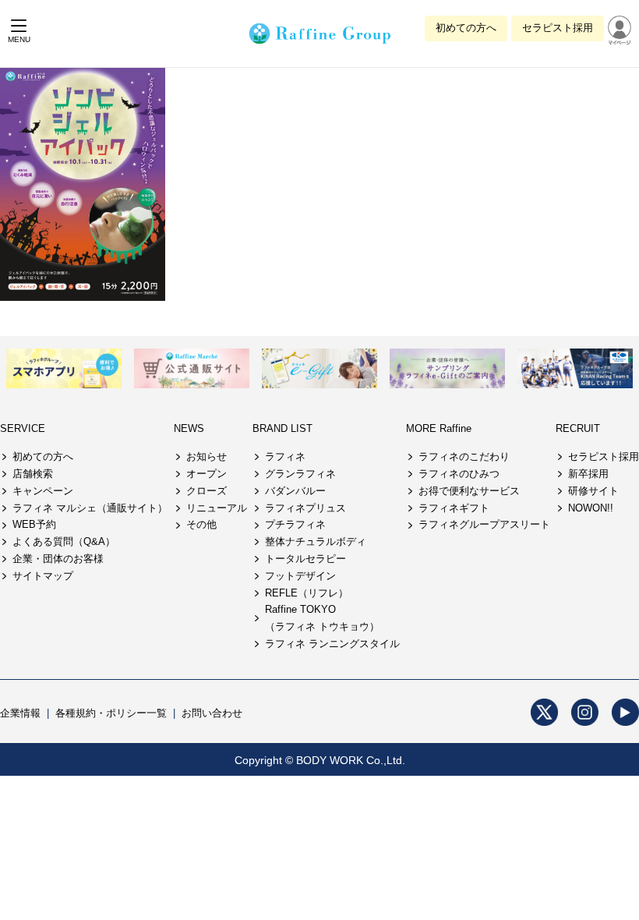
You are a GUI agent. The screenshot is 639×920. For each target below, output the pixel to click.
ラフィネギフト (453, 508)
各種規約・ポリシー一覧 (111, 713)
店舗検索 (32, 473)
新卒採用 (588, 473)
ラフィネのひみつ (459, 473)
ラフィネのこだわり (464, 456)
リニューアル (216, 508)
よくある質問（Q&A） (63, 541)
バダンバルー (295, 491)
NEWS (189, 428)
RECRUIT (578, 428)
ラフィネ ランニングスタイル (332, 643)
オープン (206, 473)
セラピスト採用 (557, 28)
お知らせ (206, 456)
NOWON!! (590, 508)
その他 (201, 524)
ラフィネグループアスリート (484, 524)
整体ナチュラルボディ (315, 541)
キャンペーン (42, 491)
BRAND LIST (282, 428)
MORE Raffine (438, 428)
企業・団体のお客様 (58, 558)
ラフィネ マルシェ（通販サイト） (90, 508)
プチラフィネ (295, 524)
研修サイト (593, 491)
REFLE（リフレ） (306, 593)
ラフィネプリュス (305, 508)
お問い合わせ (212, 713)
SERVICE (22, 428)
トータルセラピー (305, 558)
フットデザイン (300, 576)
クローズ (206, 491)
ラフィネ (285, 456)
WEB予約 (34, 524)
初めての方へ (466, 28)
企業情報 (20, 713)
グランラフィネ (300, 473)
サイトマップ (42, 576)
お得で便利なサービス (469, 491)
